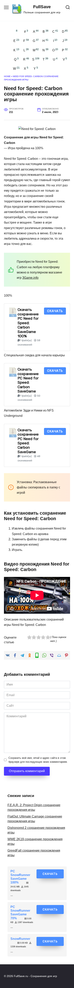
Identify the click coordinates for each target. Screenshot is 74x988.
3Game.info (30, 277)
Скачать (55, 311)
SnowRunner (20, 938)
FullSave (42, 6)
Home (7, 76)
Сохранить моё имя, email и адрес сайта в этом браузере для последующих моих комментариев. (38, 759)
